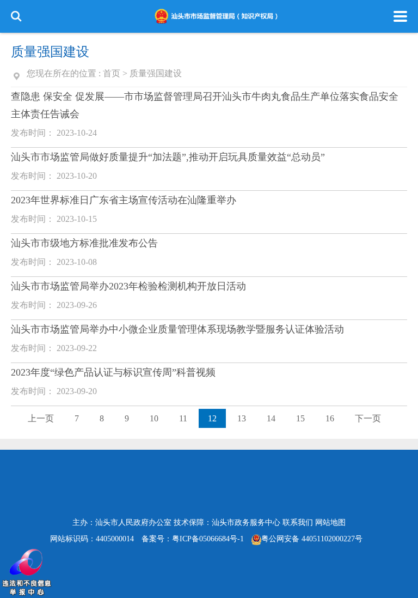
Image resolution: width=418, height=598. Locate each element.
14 (271, 418)
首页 (111, 73)
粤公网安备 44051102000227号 (311, 539)
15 (300, 418)
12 (212, 418)
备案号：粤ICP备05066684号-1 (193, 539)
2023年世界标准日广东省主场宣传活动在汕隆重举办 (123, 200)
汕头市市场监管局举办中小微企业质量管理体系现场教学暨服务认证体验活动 (177, 329)
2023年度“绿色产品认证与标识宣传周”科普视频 (113, 372)
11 (183, 418)
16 (329, 418)
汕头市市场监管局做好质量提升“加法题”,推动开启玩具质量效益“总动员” (168, 157)
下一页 (368, 418)
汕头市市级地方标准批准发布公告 (84, 243)
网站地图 (330, 522)
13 (241, 418)
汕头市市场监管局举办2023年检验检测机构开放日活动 (128, 286)
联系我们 (297, 522)
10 (154, 418)
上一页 (41, 418)
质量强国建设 (156, 73)
